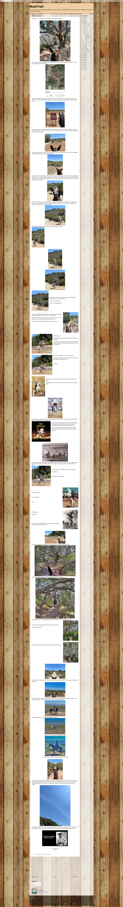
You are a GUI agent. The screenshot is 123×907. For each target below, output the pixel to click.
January (85, 52)
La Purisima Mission (39, 854)
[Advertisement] (55, 866)
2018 (84, 57)
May (85, 45)
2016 (84, 60)
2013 (84, 65)
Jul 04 (86, 41)
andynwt (65, 903)
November (86, 25)
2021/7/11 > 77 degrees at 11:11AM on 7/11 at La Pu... (88, 37)
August (85, 27)
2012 (84, 67)
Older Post (75, 876)
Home (55, 876)
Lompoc (45, 854)
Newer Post (35, 876)
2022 (84, 20)
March (85, 48)
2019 (84, 55)
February (86, 50)
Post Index (34, 898)
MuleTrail (36, 6)
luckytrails (41, 890)
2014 (84, 64)
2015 (84, 62)
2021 (84, 22)
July (85, 29)
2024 (84, 17)
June (85, 43)
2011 (84, 69)
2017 (84, 59)
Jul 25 (86, 30)
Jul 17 (86, 32)
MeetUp (49, 854)
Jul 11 (86, 33)
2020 (84, 54)
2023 (84, 19)
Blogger (74, 903)
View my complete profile (42, 892)
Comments (35, 885)
